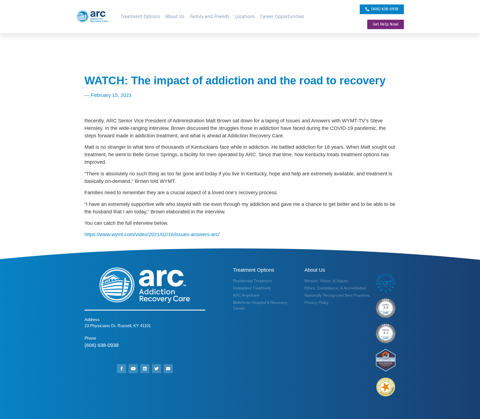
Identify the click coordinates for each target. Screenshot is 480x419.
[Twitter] (156, 368)
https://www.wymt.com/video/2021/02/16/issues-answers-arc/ (151, 234)
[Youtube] (133, 368)
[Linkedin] (144, 368)
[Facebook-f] (121, 368)
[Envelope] (168, 368)
